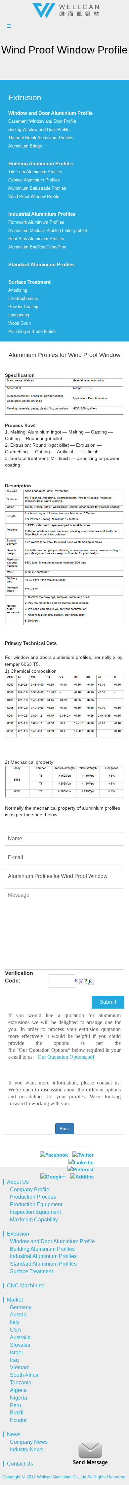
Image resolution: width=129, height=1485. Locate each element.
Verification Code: (19, 977)
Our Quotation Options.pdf (66, 1057)
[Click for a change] (84, 981)
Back (65, 1128)
